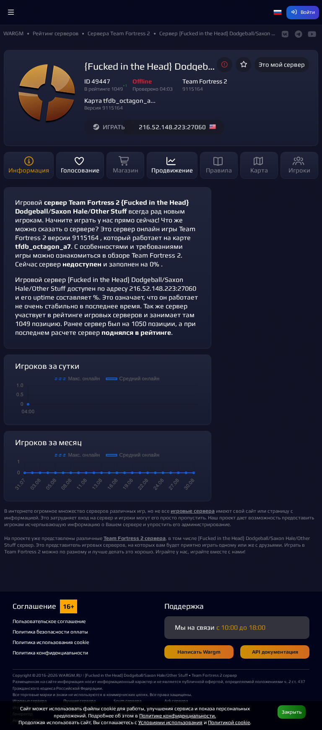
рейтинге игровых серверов (97, 315)
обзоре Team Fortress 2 (144, 255)
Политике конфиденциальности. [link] (177, 715)
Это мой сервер (282, 64)
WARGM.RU (70, 675)
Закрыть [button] (291, 712)
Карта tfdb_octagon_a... (120, 100)
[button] (11, 12)
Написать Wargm (199, 652)
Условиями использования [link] (170, 722)
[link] (135, 538)
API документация (275, 652)
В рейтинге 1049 (103, 89)
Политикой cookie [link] (229, 722)
